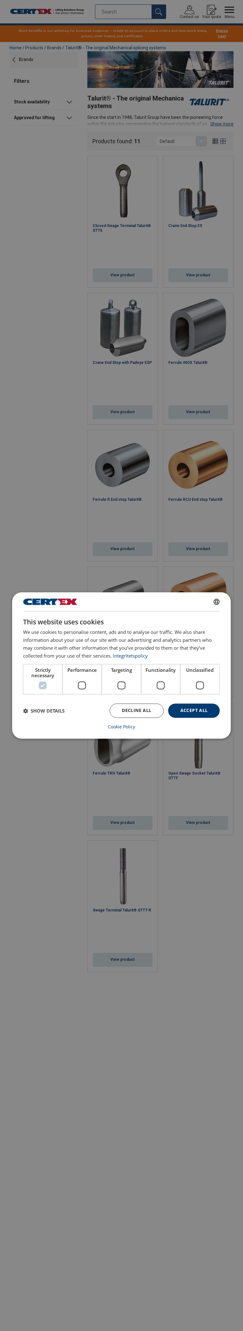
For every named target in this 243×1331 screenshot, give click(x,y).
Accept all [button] (194, 711)
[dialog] (121, 665)
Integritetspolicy (130, 656)
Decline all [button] (136, 711)
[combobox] (217, 601)
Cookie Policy (121, 727)
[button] (44, 710)
